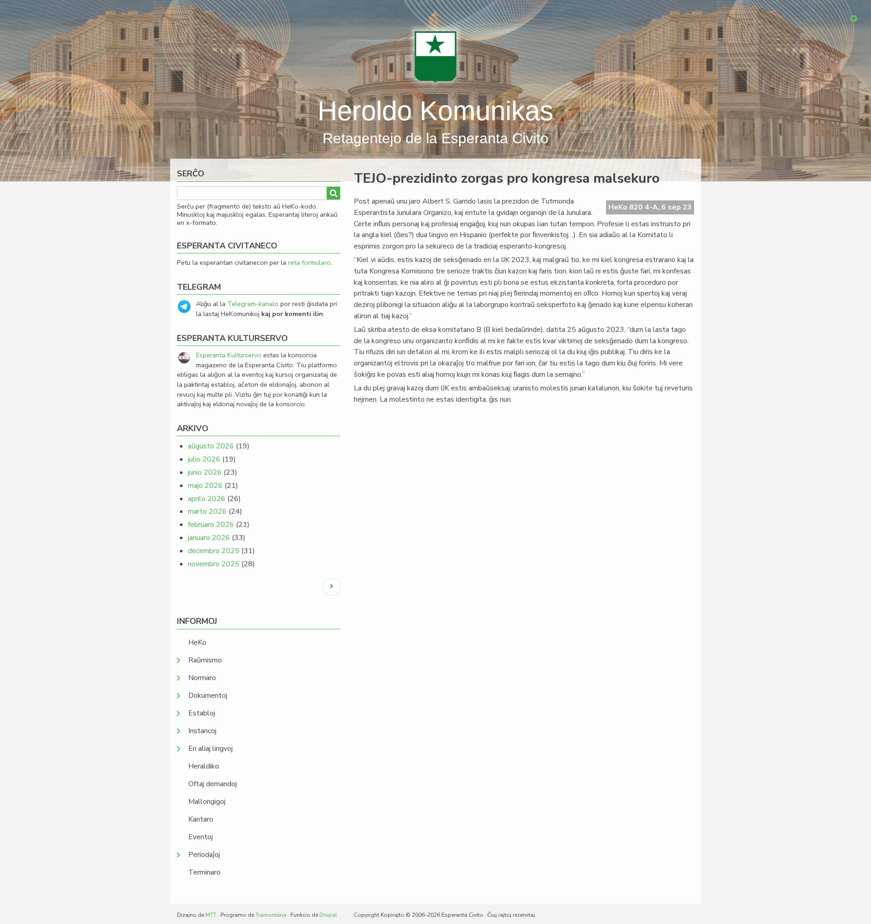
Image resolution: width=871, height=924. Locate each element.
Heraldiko (203, 766)
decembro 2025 (214, 551)
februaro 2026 (211, 525)
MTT (211, 915)
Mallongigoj (206, 802)
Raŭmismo (205, 660)
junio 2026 (205, 472)
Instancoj (202, 731)
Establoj (201, 713)
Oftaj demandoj (212, 784)
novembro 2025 (214, 564)
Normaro (202, 678)
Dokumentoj (207, 695)
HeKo (197, 642)
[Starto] (435, 57)
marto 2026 (207, 511)
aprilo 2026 (206, 499)
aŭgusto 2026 (211, 446)
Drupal (328, 915)
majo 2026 (205, 486)
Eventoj (200, 837)
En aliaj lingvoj (210, 749)
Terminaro (204, 872)
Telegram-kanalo (253, 303)
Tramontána (270, 915)
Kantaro (200, 819)
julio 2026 (204, 459)
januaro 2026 (209, 538)
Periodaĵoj (204, 855)
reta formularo (309, 262)
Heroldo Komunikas (435, 111)
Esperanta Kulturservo (228, 355)
